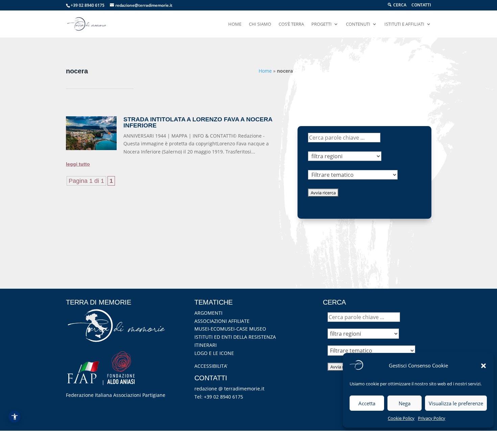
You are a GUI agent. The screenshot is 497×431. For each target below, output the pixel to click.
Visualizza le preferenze (456, 403)
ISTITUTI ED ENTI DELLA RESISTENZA (235, 337)
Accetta (366, 403)
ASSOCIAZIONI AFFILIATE (222, 321)
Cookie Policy (401, 418)
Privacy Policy (431, 418)
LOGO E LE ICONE (214, 353)
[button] (483, 365)
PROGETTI (321, 24)
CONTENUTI (358, 24)
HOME (234, 24)
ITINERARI (205, 345)
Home (265, 71)
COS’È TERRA (291, 24)
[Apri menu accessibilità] (14, 417)
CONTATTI (421, 5)
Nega (404, 403)
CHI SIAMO (260, 24)
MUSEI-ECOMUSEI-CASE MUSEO (230, 329)
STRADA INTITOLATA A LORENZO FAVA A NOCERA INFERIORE (197, 122)
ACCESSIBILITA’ (210, 366)
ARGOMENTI (208, 313)
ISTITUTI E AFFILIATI (404, 24)
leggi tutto (78, 164)
